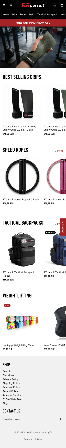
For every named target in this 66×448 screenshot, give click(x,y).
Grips (14, 14)
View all (59, 150)
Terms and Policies (33, 439)
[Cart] (62, 5)
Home (6, 14)
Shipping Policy (11, 383)
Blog (5, 403)
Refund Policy (10, 391)
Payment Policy (11, 387)
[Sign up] (59, 419)
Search (6, 371)
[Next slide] (59, 109)
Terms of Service (12, 395)
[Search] (11, 5)
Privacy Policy (10, 379)
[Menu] (4, 5)
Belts (32, 14)
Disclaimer (8, 375)
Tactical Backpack (47, 14)
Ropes (23, 14)
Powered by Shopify (42, 432)
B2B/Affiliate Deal (12, 399)
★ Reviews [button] (63, 227)
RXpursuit (26, 432)
